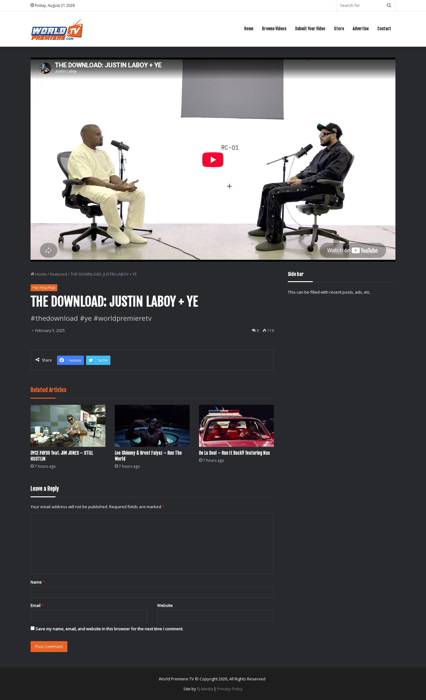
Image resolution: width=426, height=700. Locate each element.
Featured (58, 274)
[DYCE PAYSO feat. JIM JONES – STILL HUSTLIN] (68, 426)
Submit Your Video (310, 28)
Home (248, 28)
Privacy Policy (230, 689)
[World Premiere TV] (57, 28)
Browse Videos (274, 28)
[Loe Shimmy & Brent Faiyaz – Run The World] (152, 426)
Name (38, 582)
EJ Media (205, 689)
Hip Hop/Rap (44, 287)
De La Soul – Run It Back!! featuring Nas (234, 453)
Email (37, 605)
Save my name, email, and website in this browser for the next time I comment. (109, 628)
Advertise (361, 28)
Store (339, 28)
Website (165, 605)
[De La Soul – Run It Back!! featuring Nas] (236, 426)
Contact (384, 28)
